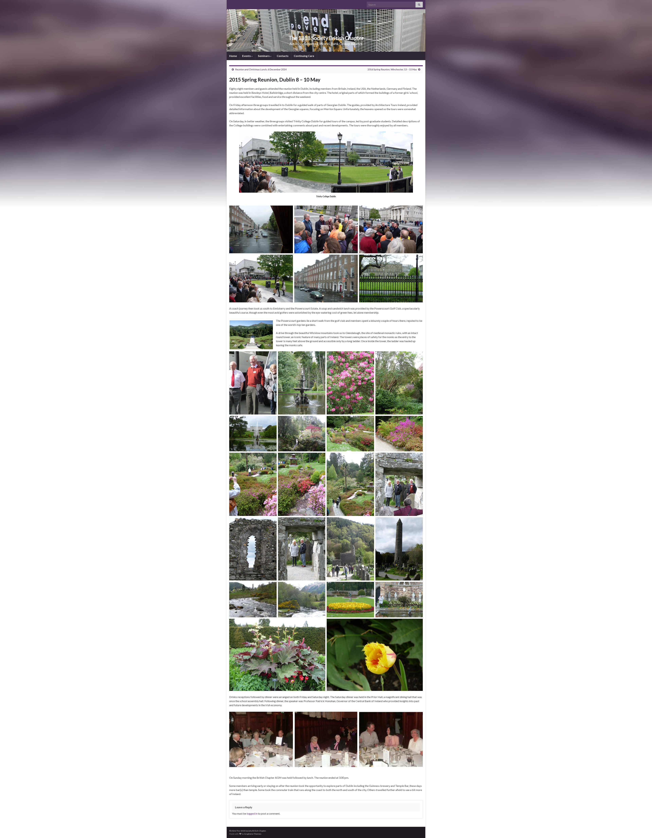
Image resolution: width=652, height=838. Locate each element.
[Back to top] (644, 830)
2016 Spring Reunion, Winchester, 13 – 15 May (392, 69)
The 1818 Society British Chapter (326, 38)
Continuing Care (304, 55)
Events (246, 55)
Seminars (264, 55)
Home (233, 55)
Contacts (282, 55)
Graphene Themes (252, 834)
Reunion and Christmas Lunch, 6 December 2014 (261, 69)
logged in (252, 813)
